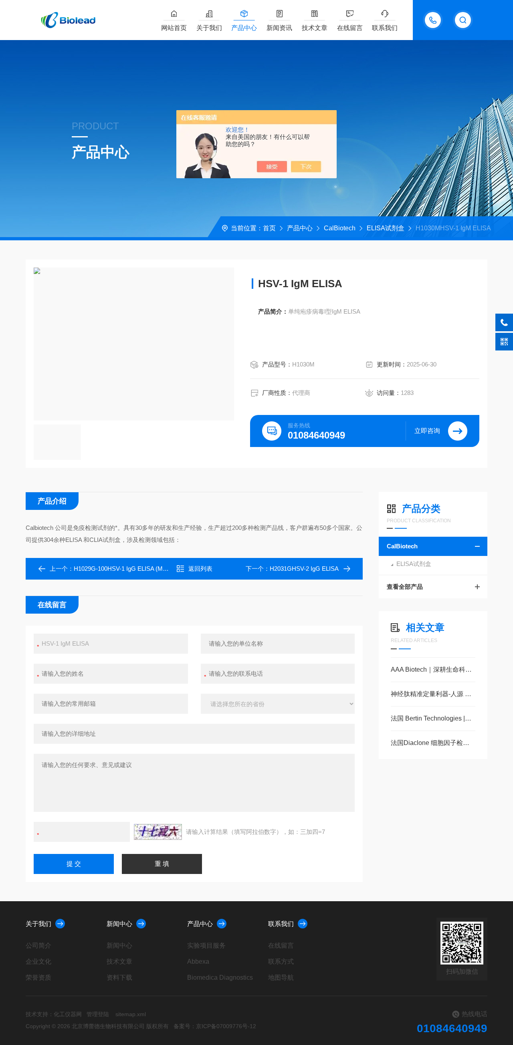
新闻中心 (119, 923)
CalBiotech (339, 228)
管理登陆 (98, 1014)
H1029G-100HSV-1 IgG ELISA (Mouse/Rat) (131, 568)
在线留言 (350, 27)
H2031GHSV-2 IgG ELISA (304, 568)
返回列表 (200, 568)
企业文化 (38, 961)
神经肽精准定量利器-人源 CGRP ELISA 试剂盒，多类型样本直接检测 (433, 694)
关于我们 (209, 27)
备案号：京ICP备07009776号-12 (215, 1026)
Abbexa (198, 961)
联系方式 (281, 961)
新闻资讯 (279, 27)
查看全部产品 (405, 586)
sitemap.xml (130, 1014)
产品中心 (244, 27)
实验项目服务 (206, 945)
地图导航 (281, 977)
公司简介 (38, 945)
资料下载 (119, 977)
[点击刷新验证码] (158, 832)
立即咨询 (427, 430)
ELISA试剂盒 (385, 228)
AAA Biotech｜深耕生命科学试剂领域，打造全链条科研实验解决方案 (433, 669)
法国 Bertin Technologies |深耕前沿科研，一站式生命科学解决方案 (433, 718)
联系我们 (385, 27)
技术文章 (314, 27)
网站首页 (174, 27)
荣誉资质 (38, 977)
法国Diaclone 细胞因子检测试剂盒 (433, 742)
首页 (269, 228)
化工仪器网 (68, 1014)
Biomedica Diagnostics (220, 977)
